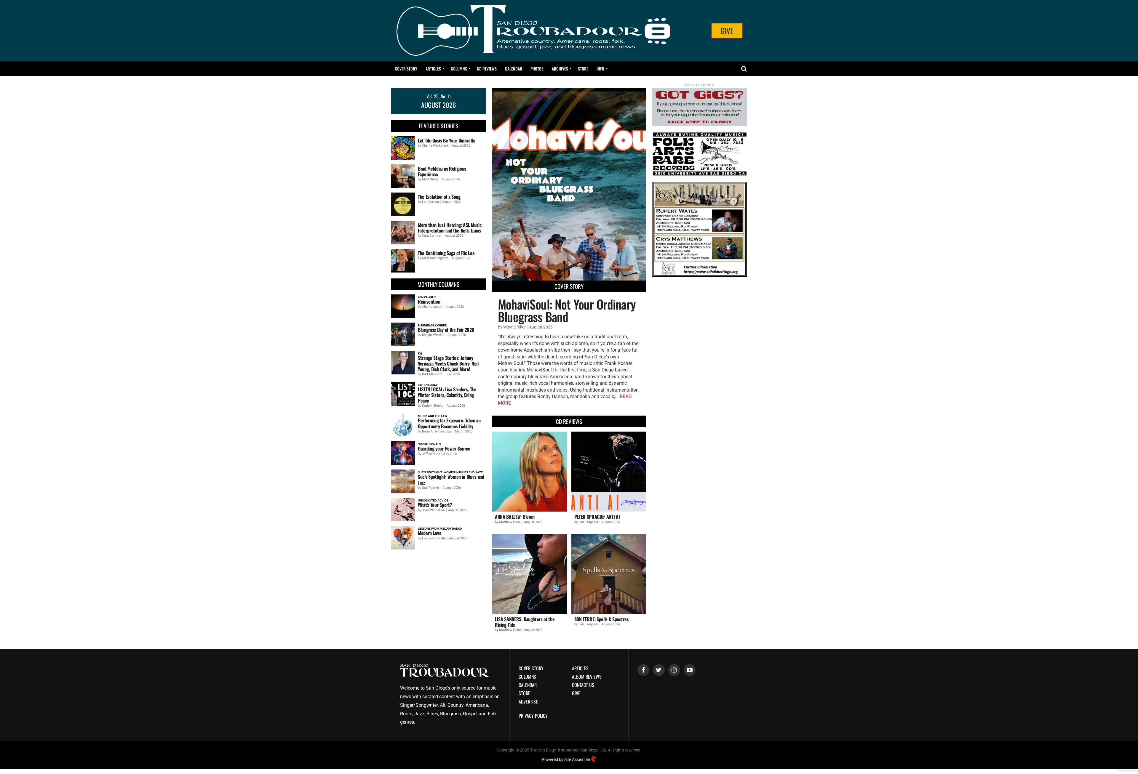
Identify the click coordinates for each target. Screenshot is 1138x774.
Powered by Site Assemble (566, 759)
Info (600, 68)
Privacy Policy (533, 715)
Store (583, 68)
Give (726, 30)
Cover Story (406, 68)
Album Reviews (587, 676)
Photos (537, 68)
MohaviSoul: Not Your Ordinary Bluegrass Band (567, 310)
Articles (433, 68)
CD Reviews (487, 68)
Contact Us (583, 684)
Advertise (528, 701)
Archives (560, 68)
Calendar (513, 68)
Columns (459, 68)
